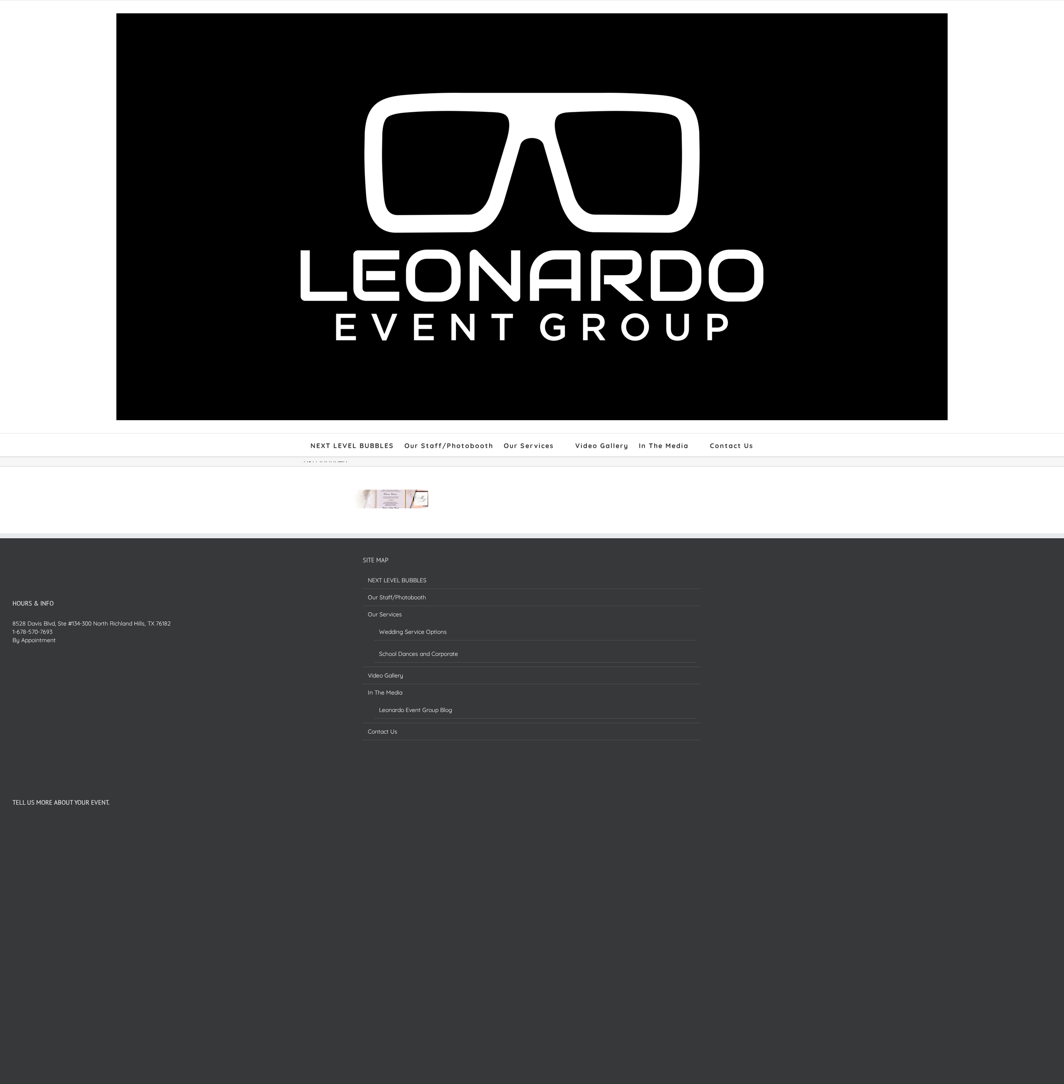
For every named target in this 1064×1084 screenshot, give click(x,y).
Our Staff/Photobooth (397, 597)
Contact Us (382, 731)
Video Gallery (385, 675)
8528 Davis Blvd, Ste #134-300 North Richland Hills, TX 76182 (91, 623)
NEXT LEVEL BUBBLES (397, 580)
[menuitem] (357, 445)
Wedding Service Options (413, 632)
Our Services (385, 614)
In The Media (385, 692)
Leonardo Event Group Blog (415, 710)
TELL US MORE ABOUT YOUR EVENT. (60, 802)
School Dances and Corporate (418, 654)
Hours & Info (33, 603)
